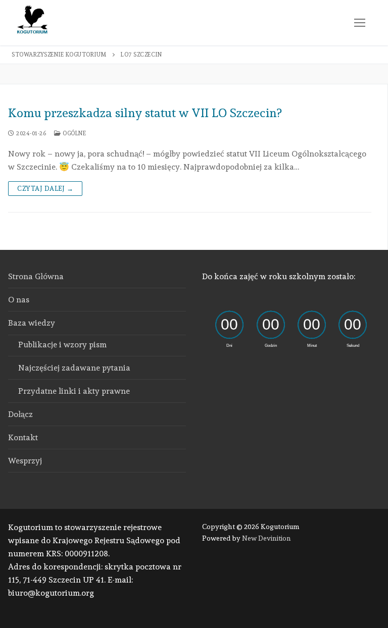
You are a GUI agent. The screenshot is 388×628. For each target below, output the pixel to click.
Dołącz (20, 414)
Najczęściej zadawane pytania (74, 368)
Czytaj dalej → (45, 188)
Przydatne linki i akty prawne (74, 391)
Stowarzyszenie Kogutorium (59, 54)
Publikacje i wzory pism (62, 344)
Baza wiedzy (31, 323)
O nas (18, 299)
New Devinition (266, 538)
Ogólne (73, 133)
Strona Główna (36, 276)
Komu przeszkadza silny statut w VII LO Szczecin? (144, 113)
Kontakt (23, 437)
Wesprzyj (25, 460)
